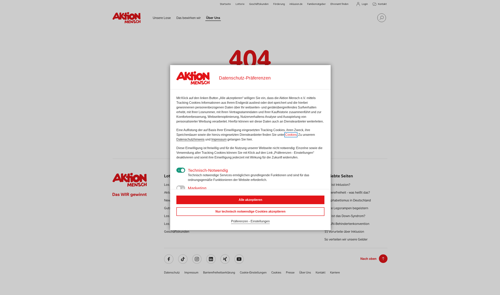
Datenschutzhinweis (190, 139)
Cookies (291, 134)
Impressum (219, 139)
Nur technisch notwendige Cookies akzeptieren (250, 211)
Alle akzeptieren (250, 199)
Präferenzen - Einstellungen (250, 221)
